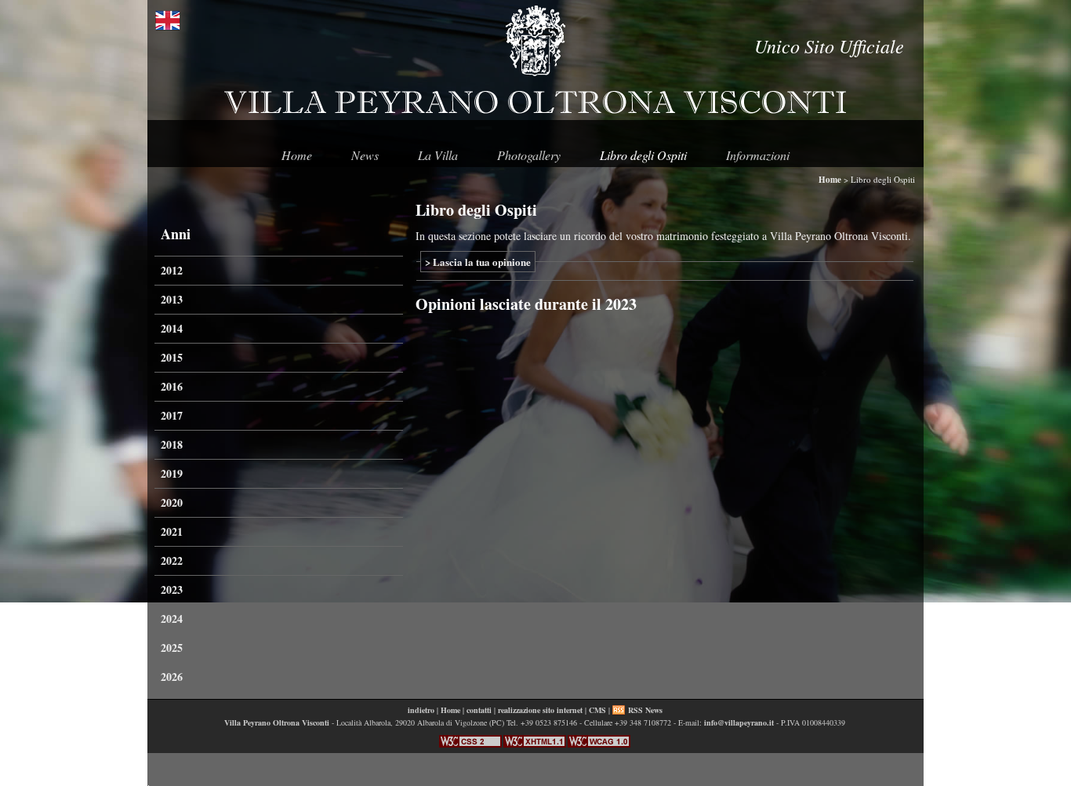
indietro (421, 709)
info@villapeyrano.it (739, 722)
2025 (172, 647)
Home (296, 155)
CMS (597, 709)
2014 (172, 328)
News (365, 155)
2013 (172, 299)
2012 (172, 270)
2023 (172, 589)
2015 (172, 357)
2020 (172, 502)
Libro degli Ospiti (643, 155)
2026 (172, 676)
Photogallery (529, 155)
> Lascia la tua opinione (478, 261)
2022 (172, 560)
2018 (172, 444)
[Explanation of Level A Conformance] (599, 744)
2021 (172, 531)
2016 (172, 386)
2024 (172, 618)
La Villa (438, 155)
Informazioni (758, 155)
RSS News (645, 709)
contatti (479, 709)
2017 (172, 415)
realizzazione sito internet (540, 709)
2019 (172, 473)
